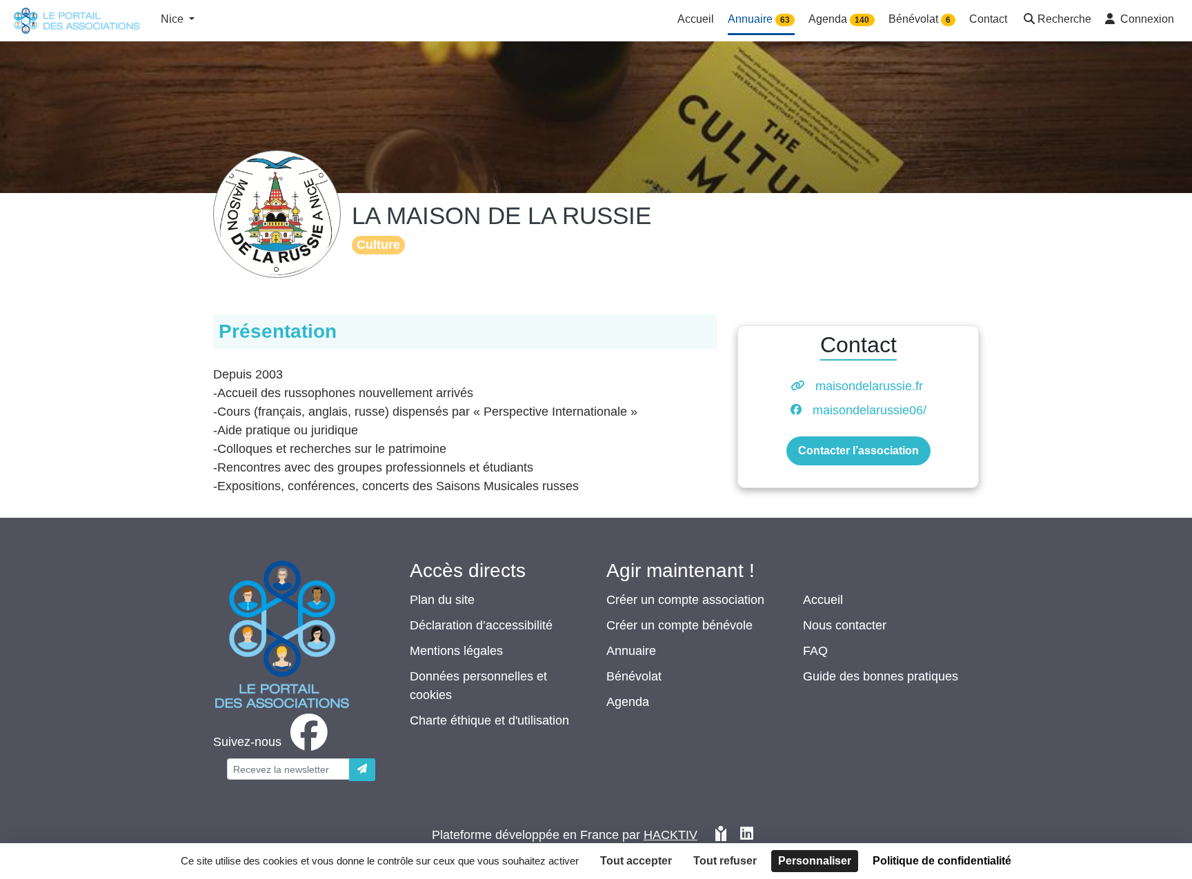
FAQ (815, 651)
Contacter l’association (858, 450)
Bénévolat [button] (919, 19)
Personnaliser (814, 861)
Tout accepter (636, 861)
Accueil (823, 600)
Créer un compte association (685, 600)
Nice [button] (173, 19)
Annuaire (631, 651)
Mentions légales (456, 651)
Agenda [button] (838, 19)
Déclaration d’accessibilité (481, 625)
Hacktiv (670, 835)
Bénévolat (634, 676)
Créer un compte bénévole (679, 625)
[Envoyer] (362, 769)
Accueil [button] (695, 19)
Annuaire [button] (759, 19)
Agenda (627, 702)
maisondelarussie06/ (869, 410)
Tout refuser (725, 861)
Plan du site (442, 600)
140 (862, 20)
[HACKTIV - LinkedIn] (746, 835)
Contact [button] (988, 19)
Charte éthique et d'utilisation (489, 720)
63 (785, 20)
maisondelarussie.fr (869, 386)
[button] (1056, 20)
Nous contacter (844, 625)
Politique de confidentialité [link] (942, 861)
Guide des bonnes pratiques (880, 676)
